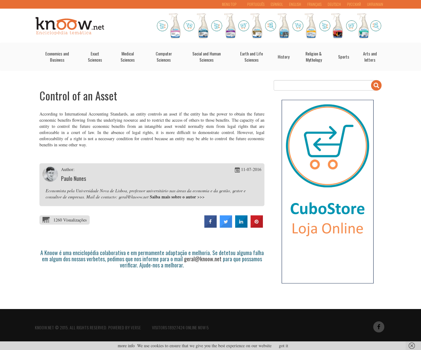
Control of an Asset (78, 95)
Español (277, 4)
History (283, 56)
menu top (229, 4)
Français (314, 4)
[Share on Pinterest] (257, 226)
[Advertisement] (151, 285)
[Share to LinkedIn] (241, 226)
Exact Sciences (95, 56)
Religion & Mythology (313, 56)
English (295, 4)
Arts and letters (370, 56)
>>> (201, 196)
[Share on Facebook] (210, 226)
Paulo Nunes (73, 178)
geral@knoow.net (203, 259)
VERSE (136, 327)
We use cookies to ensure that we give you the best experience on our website (204, 345)
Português (255, 4)
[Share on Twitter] (226, 226)
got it (283, 345)
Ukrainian (375, 4)
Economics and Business (57, 56)
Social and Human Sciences (206, 56)
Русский (354, 4)
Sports (343, 56)
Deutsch (334, 4)
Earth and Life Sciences (251, 56)
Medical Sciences (128, 56)
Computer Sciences (164, 56)
